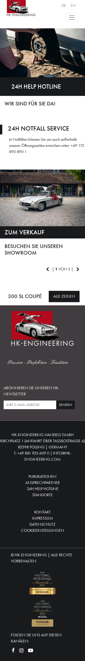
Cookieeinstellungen (42, 530)
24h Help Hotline (42, 488)
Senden (65, 404)
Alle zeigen (64, 296)
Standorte (42, 494)
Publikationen (42, 476)
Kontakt (42, 512)
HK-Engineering (31, 554)
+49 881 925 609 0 (33, 453)
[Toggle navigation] (72, 17)
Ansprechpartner (42, 482)
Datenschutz (42, 524)
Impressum (42, 518)
